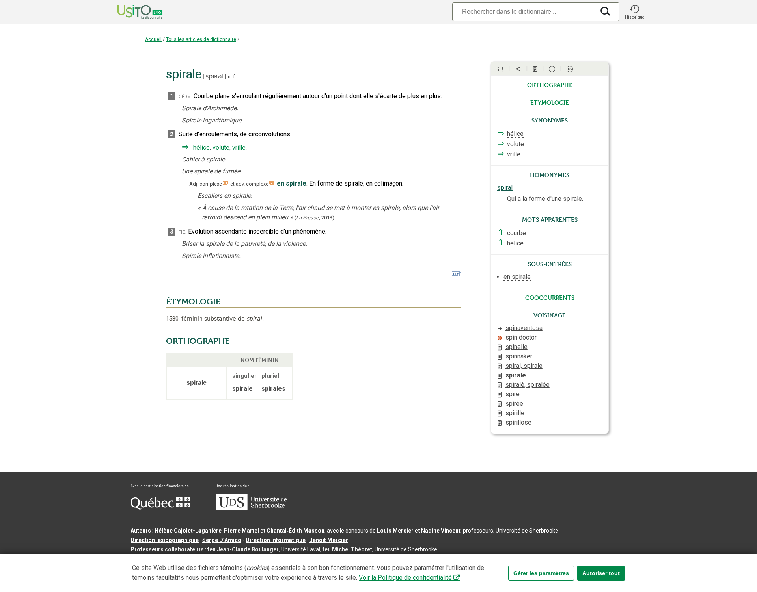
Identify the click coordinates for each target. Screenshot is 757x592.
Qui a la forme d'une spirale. (545, 198)
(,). (315, 218)
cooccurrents (549, 297)
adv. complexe (252, 184)
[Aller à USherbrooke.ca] (251, 508)
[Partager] (518, 69)
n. (230, 77)
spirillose (518, 422)
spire (512, 394)
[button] (634, 12)
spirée (514, 403)
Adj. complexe (205, 184)
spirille (514, 413)
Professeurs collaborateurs (167, 549)
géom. (185, 96)
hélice (201, 147)
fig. (182, 231)
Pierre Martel (241, 530)
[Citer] (500, 69)
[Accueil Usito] (131, 12)
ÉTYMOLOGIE (193, 301)
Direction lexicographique (165, 540)
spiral (505, 187)
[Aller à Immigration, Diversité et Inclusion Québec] (160, 508)
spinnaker (518, 356)
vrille (239, 147)
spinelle (516, 347)
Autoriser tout (601, 573)
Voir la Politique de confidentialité (405, 577)
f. (234, 77)
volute (221, 147)
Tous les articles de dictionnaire (201, 39)
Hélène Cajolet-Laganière (188, 530)
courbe (516, 233)
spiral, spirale (524, 365)
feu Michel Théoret (347, 549)
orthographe (549, 84)
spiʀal (214, 76)
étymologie (549, 102)
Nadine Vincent (441, 530)
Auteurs (141, 530)
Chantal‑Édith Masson (295, 530)
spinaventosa (524, 328)
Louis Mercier (395, 530)
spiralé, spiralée (527, 384)
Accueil (153, 39)
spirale (515, 375)
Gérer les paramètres (541, 573)
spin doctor (521, 337)
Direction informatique (276, 540)
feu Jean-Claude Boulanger (243, 549)
